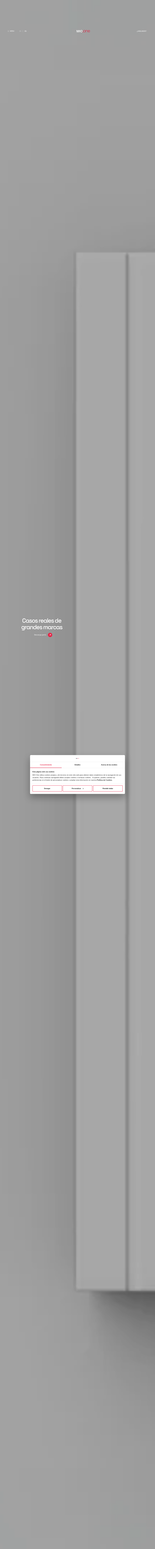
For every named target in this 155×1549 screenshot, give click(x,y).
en (25, 31)
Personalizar (76, 788)
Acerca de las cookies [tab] (109, 765)
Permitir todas (108, 788)
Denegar (47, 788)
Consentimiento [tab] (46, 765)
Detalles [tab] (78, 765)
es (20, 31)
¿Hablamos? (142, 31)
